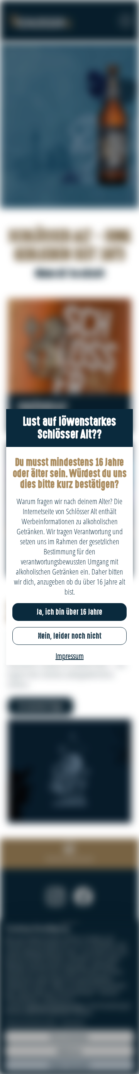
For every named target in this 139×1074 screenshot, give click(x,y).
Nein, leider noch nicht (70, 636)
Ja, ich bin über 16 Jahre (69, 612)
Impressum (70, 656)
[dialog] (69, 537)
